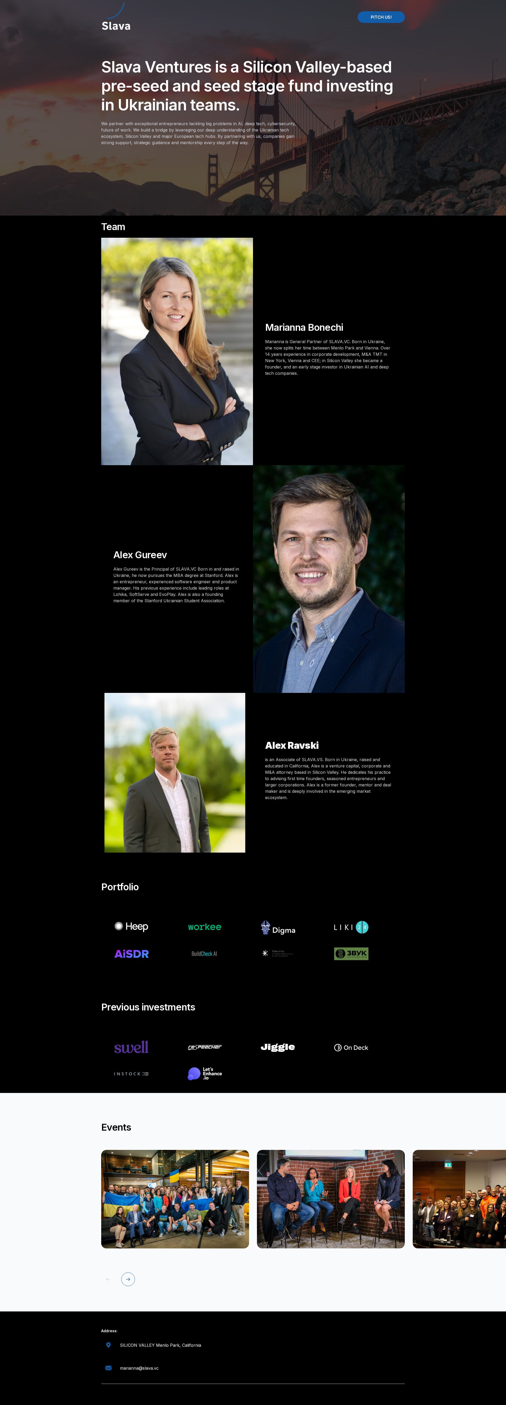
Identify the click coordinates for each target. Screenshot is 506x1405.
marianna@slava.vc (139, 1368)
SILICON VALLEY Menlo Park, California (160, 1345)
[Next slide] (128, 1279)
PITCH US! (381, 17)
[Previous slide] (108, 1279)
